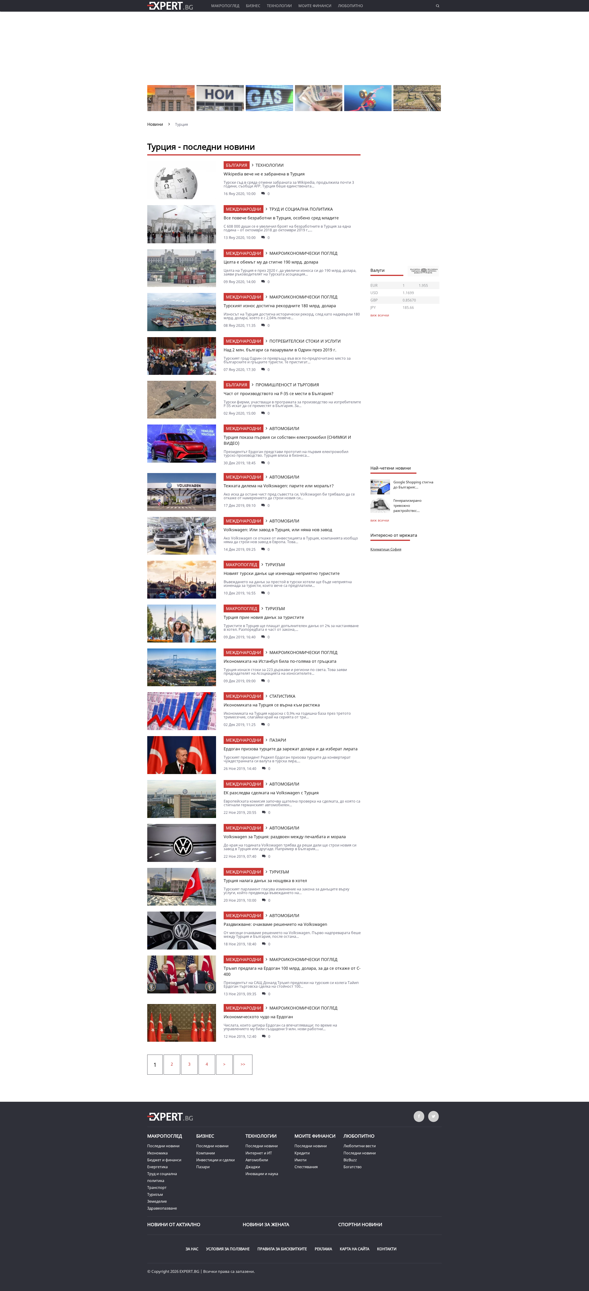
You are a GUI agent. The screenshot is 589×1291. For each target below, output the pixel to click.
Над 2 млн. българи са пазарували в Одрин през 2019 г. (280, 350)
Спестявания (306, 1166)
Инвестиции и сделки (215, 1159)
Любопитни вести (360, 1145)
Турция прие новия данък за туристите (264, 617)
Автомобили (256, 1159)
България (236, 165)
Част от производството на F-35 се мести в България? (278, 393)
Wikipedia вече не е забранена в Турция (264, 174)
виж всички (379, 520)
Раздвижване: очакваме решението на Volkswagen (275, 924)
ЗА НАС (192, 1248)
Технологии (279, 5)
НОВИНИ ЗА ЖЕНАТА (266, 1224)
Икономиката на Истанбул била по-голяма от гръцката (280, 661)
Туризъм (155, 1194)
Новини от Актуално (173, 1224)
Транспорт (157, 1187)
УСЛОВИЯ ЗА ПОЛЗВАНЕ (228, 1248)
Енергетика (157, 1166)
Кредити (302, 1153)
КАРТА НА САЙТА (354, 1248)
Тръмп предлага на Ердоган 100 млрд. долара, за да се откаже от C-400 (292, 971)
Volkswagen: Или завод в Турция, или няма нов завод (278, 529)
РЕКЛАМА (323, 1248)
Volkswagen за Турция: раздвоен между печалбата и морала (285, 836)
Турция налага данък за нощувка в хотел (265, 880)
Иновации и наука (261, 1173)
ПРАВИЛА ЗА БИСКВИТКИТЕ (282, 1248)
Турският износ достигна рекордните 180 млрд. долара (280, 305)
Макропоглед (225, 5)
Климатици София (385, 549)
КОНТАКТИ (386, 1248)
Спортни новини (360, 1224)
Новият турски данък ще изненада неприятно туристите (282, 573)
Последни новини (163, 1145)
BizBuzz (350, 1159)
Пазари (203, 1166)
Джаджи (252, 1166)
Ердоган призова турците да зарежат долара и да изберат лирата (291, 749)
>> (243, 1064)
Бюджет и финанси (164, 1159)
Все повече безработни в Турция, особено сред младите (281, 218)
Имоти (300, 1159)
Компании (205, 1153)
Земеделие (157, 1201)
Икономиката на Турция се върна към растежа (272, 705)
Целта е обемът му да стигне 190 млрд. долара (271, 262)
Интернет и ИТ (258, 1153)
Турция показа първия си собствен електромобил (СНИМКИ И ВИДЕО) (287, 440)
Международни (243, 209)
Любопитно (350, 5)
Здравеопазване (162, 1208)
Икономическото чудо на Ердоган (258, 1016)
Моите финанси (314, 5)
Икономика (157, 1153)
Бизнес (253, 5)
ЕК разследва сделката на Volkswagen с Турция (271, 792)
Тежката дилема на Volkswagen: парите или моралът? (279, 485)
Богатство (353, 1166)
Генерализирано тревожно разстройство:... (407, 505)
